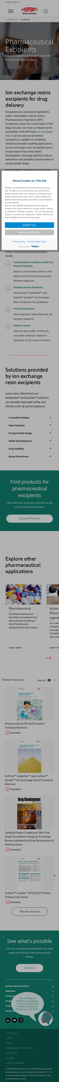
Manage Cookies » (29, 232)
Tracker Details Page (36, 241)
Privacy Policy (19, 241)
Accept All (29, 225)
